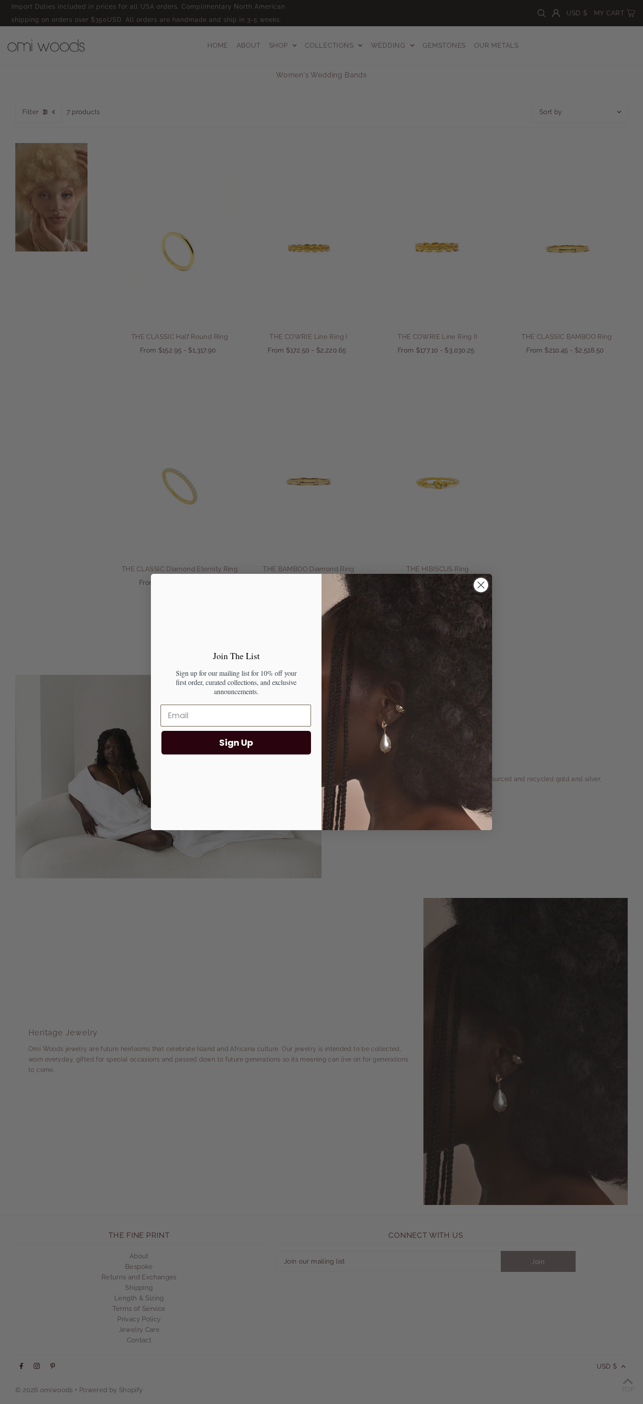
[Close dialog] (481, 585)
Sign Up (236, 743)
